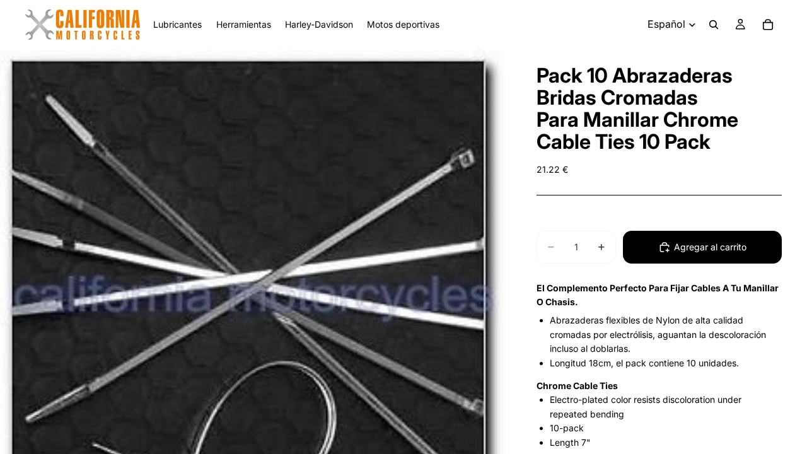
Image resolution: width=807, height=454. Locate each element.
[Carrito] (768, 24)
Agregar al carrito (710, 247)
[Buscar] (714, 24)
